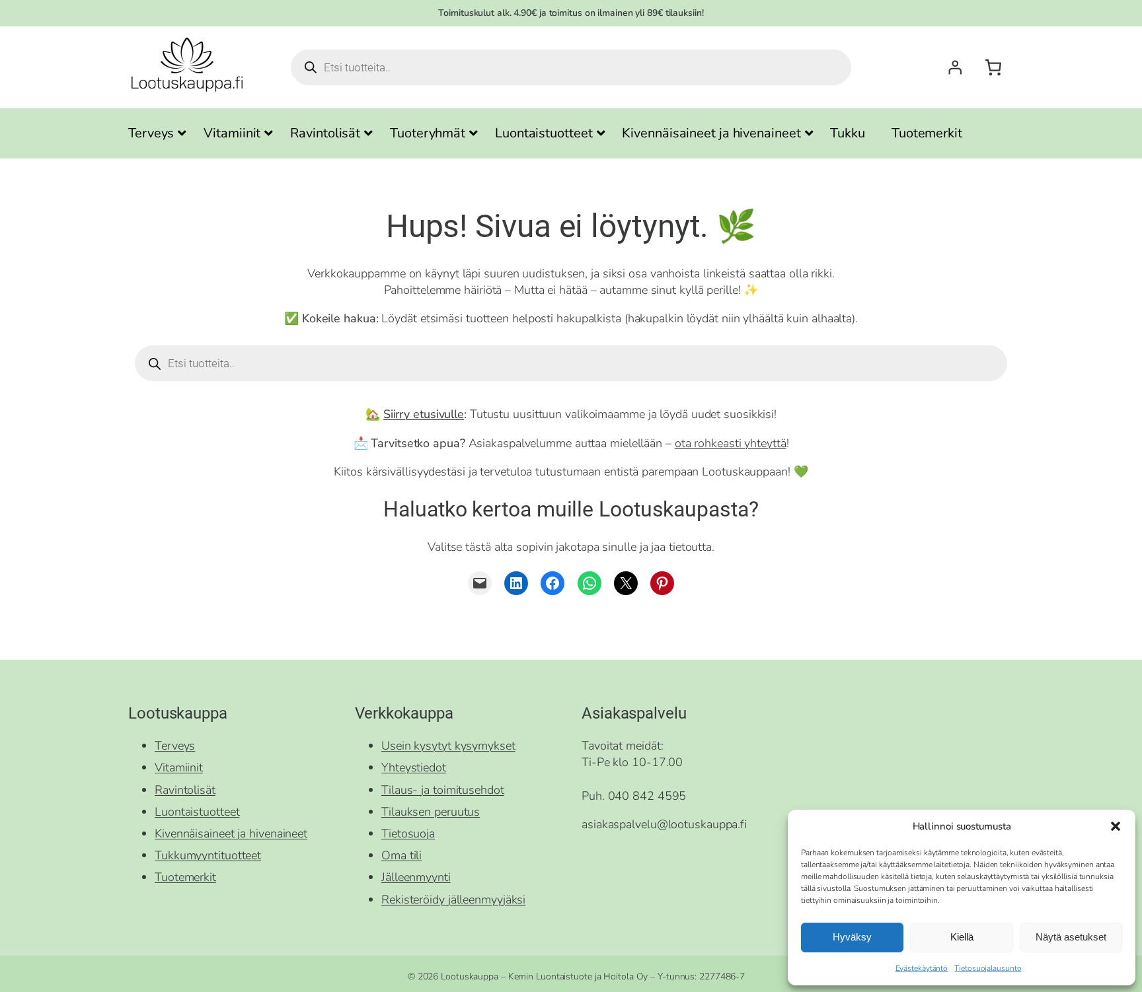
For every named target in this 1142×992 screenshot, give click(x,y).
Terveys (175, 746)
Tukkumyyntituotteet (208, 855)
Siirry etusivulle (423, 414)
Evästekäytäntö (921, 968)
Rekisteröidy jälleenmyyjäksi (453, 899)
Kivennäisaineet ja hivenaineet (231, 833)
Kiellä (961, 936)
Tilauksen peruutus (430, 812)
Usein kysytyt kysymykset (448, 746)
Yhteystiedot (413, 767)
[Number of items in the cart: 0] (993, 68)
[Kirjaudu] (955, 67)
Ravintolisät (185, 790)
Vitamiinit (179, 767)
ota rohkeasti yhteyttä (730, 443)
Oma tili (401, 855)
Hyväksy (852, 936)
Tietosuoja (408, 833)
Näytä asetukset (1071, 936)
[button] (1115, 826)
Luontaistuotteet (197, 812)
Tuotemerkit (185, 877)
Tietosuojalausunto (987, 968)
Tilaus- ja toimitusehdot (442, 790)
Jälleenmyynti (416, 877)
